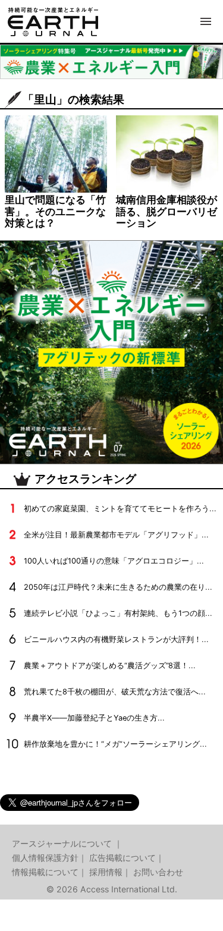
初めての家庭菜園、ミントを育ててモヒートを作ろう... (120, 508)
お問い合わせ (158, 872)
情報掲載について (45, 872)
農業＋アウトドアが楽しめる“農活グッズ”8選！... (110, 665)
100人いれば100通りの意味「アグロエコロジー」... (114, 560)
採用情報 (106, 872)
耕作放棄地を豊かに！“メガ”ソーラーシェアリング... (115, 744)
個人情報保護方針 (45, 858)
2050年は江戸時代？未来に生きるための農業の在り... (118, 587)
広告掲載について (122, 858)
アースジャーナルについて (63, 843)
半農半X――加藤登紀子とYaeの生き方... (94, 717)
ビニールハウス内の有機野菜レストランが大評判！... (116, 639)
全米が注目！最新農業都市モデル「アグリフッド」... (116, 534)
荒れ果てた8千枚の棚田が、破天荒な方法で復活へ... (115, 691)
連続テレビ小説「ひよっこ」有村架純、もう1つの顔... (118, 613)
